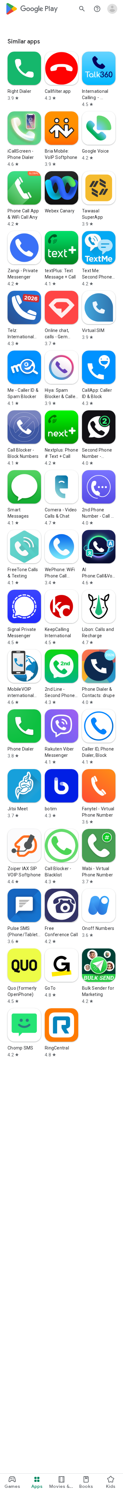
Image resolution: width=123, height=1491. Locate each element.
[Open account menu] (112, 8)
